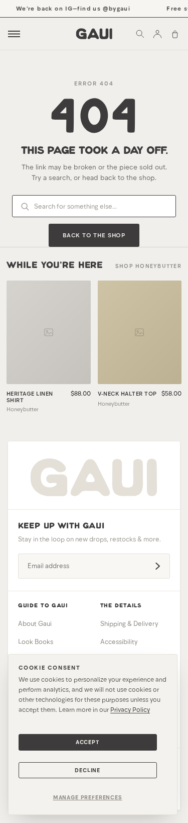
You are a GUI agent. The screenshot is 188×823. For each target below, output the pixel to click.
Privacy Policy (130, 709)
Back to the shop (94, 234)
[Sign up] (157, 566)
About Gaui (35, 623)
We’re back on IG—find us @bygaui (72, 8)
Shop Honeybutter (148, 265)
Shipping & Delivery (129, 623)
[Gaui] (94, 33)
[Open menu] (14, 34)
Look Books (35, 641)
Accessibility (119, 641)
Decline (87, 770)
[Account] (157, 34)
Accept (88, 742)
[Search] (140, 34)
